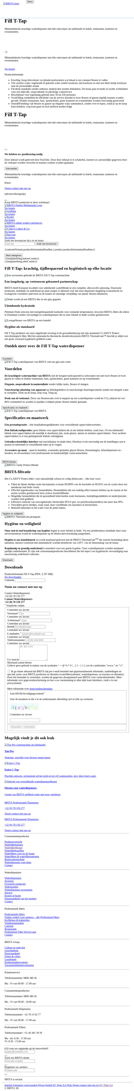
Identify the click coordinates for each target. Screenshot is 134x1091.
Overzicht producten (15, 884)
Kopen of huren (13, 895)
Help (70, 1085)
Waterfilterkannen (14, 844)
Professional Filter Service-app (20, 932)
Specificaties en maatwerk (15, 407)
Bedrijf (10, 626)
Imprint (9, 1085)
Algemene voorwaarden (25, 1085)
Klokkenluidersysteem (16, 962)
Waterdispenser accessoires (18, 889)
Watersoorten (11, 886)
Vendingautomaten (14, 923)
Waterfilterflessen (13, 847)
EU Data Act (60, 1085)
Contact (9, 865)
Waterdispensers (13, 878)
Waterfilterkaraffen (14, 850)
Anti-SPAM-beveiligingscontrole (27, 693)
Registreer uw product (16, 1067)
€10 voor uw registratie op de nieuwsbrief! (26, 1048)
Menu (30, 1)
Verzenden (16, 727)
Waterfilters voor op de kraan (19, 853)
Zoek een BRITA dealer (17, 1057)
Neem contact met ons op (18, 813)
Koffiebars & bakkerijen (17, 920)
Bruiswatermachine (15, 859)
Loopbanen (10, 959)
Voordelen (7, 359)
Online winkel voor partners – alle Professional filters (32, 917)
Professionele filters (15, 914)
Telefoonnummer (16, 640)
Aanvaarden (11, 168)
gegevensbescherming (41, 688)
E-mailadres (14, 633)
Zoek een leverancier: (47, 244)
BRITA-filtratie (9, 462)
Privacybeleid (45, 1085)
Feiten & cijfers (12, 956)
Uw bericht (13, 659)
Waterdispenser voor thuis (18, 862)
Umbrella (9, 580)
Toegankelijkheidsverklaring (19, 965)
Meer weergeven (13, 255)
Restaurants (11, 929)
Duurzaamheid (12, 953)
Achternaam (14, 620)
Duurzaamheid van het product (20, 898)
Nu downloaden (13, 577)
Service (8, 892)
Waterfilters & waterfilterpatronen (22, 856)
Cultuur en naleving (15, 947)
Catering (9, 926)
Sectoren (9, 881)
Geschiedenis (11, 950)
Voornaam (13, 613)
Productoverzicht (13, 841)
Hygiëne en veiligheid (13, 513)
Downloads (8, 560)
